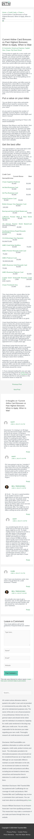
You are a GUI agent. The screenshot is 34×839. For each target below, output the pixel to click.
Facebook (24, 374)
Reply (28, 452)
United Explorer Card (9, 198)
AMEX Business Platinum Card (12, 272)
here (29, 800)
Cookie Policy (22, 832)
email (23, 372)
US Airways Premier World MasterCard (17, 224)
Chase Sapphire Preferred (11, 182)
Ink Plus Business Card (10, 193)
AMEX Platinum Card (9, 258)
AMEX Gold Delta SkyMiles (12, 245)
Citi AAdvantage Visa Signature (13, 238)
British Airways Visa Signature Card (14, 204)
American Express (18, 48)
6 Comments (6, 48)
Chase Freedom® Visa (11, 285)
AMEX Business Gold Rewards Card (15, 265)
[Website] (17, 666)
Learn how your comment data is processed (16, 680)
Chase (8, 50)
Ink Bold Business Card (10, 187)
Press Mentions (9, 834)
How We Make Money (23, 834)
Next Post (17, 389)
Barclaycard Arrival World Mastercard (14, 211)
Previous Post (17, 384)
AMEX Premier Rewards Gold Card (14, 251)
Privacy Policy (11, 832)
